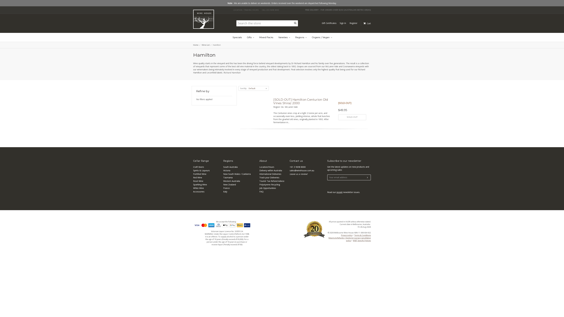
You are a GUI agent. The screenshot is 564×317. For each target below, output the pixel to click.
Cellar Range (201, 161)
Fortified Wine (199, 174)
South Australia (230, 167)
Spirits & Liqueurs (201, 170)
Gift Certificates (329, 23)
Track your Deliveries (269, 177)
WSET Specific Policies (362, 240)
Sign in (343, 23)
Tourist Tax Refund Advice (271, 181)
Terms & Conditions (362, 235)
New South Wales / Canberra (237, 174)
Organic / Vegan (321, 37)
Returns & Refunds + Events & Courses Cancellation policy (350, 239)
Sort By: (243, 88)
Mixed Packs (266, 37)
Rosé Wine (198, 181)
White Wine (198, 188)
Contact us (296, 161)
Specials (237, 37)
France (226, 188)
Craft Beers (198, 167)
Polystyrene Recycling (269, 184)
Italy (225, 191)
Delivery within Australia (270, 170)
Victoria (226, 170)
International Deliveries (270, 174)
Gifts (249, 37)
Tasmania (228, 177)
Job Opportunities (267, 188)
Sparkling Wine (200, 184)
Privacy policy (346, 235)
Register (353, 23)
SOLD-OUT (352, 117)
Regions (300, 37)
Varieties (283, 37)
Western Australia (231, 181)
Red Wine (197, 177)
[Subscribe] (367, 177)
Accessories (198, 191)
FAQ (261, 191)
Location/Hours (266, 167)
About (263, 161)
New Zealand (229, 184)
